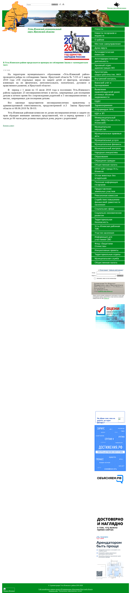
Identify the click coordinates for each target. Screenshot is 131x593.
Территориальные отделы (107, 254)
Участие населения (104, 233)
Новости (99, 29)
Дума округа (101, 48)
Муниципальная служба (107, 258)
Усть (30, 29)
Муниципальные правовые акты (108, 134)
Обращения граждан (105, 160)
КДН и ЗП (99, 113)
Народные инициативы (106, 152)
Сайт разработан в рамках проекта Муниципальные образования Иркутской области (65, 589)
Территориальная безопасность (103, 220)
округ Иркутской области (41, 31)
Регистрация (104, 270)
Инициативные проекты (106, 250)
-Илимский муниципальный (47, 29)
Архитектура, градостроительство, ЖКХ (108, 73)
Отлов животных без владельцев (105, 176)
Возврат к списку (8, 126)
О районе (99, 40)
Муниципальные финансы (108, 144)
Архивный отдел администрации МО (105, 66)
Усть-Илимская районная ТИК (107, 227)
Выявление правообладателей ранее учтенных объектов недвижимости (107, 93)
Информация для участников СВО (103, 238)
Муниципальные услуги (107, 140)
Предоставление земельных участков (105, 190)
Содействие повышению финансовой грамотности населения (107, 202)
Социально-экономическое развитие (108, 214)
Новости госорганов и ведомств (105, 34)
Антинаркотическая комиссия (104, 53)
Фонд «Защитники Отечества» (104, 244)
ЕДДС (98, 101)
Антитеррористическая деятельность (106, 60)
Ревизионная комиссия (106, 195)
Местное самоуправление (108, 44)
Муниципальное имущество (103, 128)
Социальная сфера (104, 209)
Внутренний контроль (105, 78)
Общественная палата (106, 165)
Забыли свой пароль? (116, 270)
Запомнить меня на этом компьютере (106, 278)
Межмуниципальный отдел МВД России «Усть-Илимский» (108, 120)
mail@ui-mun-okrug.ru (105, 291)
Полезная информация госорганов (106, 183)
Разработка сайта (53, 591)
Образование (101, 156)
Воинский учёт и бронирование (103, 84)
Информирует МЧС (104, 109)
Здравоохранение (103, 105)
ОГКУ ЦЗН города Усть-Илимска (107, 170)
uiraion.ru (106, 298)
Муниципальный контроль (108, 148)
